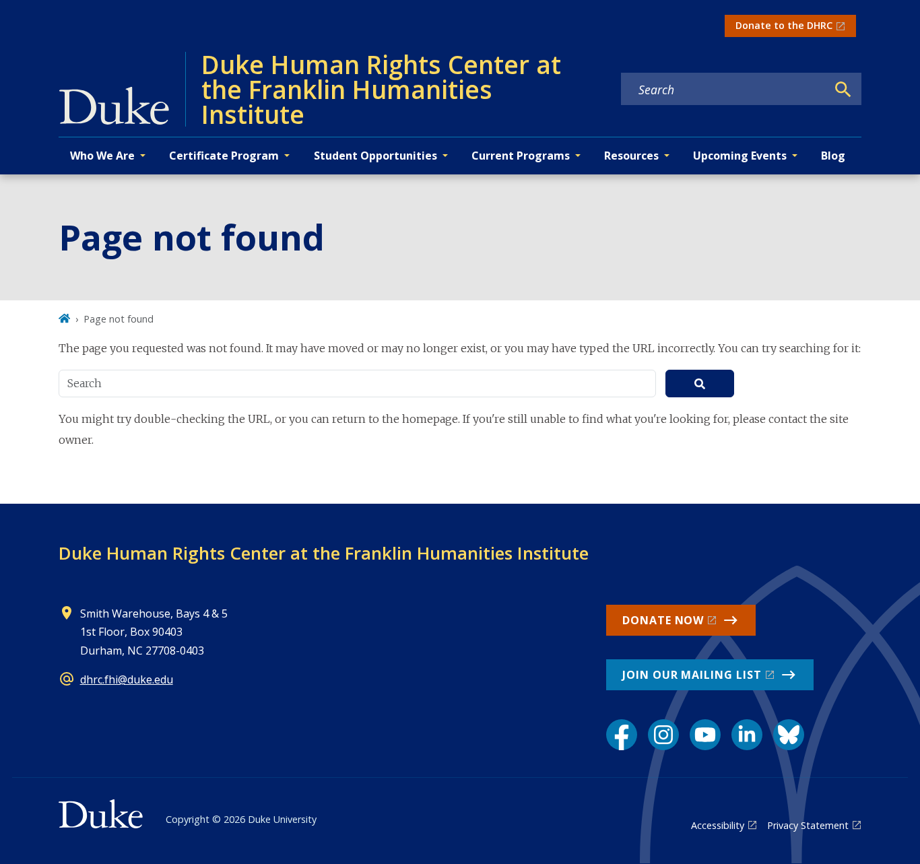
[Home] (64, 318)
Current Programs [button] (520, 155)
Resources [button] (631, 155)
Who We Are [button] (102, 155)
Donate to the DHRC (783, 25)
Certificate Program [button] (224, 155)
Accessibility (717, 825)
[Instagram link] (663, 734)
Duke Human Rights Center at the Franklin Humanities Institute (324, 553)
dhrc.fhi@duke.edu (126, 679)
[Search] (843, 89)
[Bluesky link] (788, 734)
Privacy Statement (808, 825)
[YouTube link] (705, 734)
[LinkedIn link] (746, 734)
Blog (833, 155)
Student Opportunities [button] (375, 155)
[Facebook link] (621, 734)
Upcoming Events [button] (740, 155)
